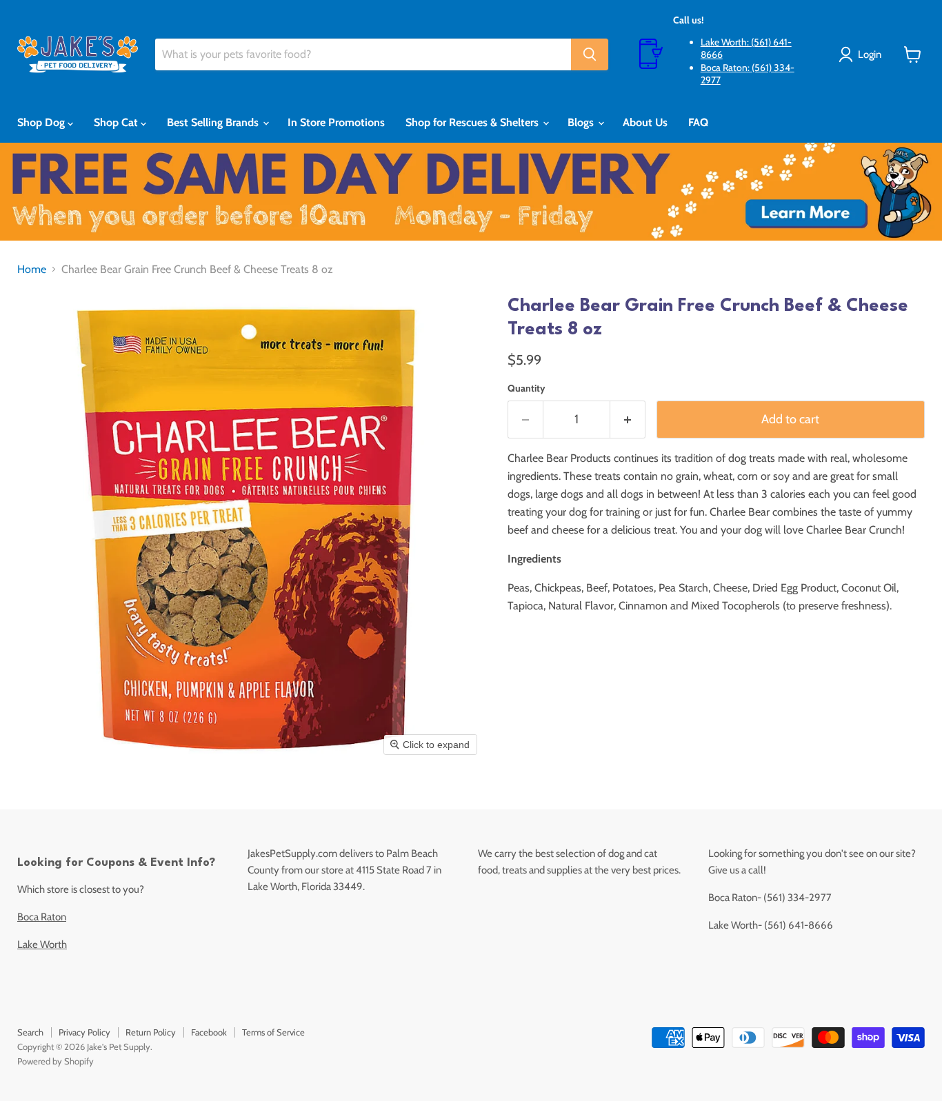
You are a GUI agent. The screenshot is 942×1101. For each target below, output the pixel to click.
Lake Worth (42, 944)
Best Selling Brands (214, 122)
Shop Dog (42, 122)
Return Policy (151, 1032)
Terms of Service (273, 1032)
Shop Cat (117, 122)
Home (31, 269)
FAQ (698, 122)
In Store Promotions (336, 122)
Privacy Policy (84, 1032)
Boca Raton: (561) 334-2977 (747, 73)
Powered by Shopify (55, 1061)
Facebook (209, 1032)
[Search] (589, 54)
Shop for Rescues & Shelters (473, 122)
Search (30, 1032)
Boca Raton (41, 917)
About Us (645, 122)
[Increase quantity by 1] (627, 419)
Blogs (582, 122)
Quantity (526, 388)
